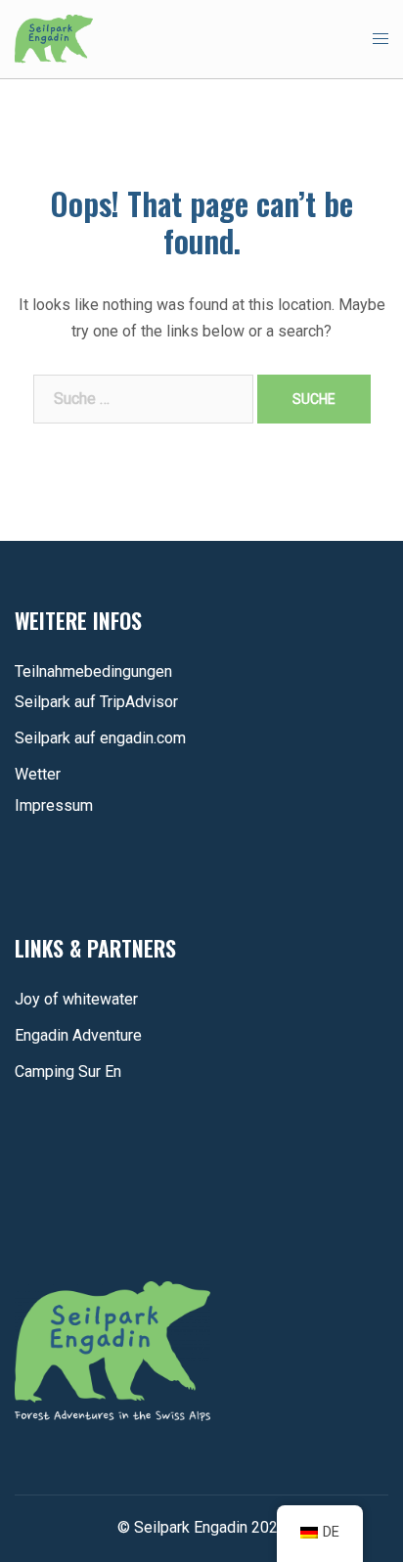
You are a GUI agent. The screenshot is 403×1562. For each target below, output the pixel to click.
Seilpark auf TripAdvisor (96, 701)
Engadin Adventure (78, 1035)
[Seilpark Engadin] (54, 37)
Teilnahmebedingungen (93, 671)
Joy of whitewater (76, 999)
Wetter (38, 774)
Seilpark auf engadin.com (100, 738)
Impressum (54, 805)
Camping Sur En (68, 1071)
